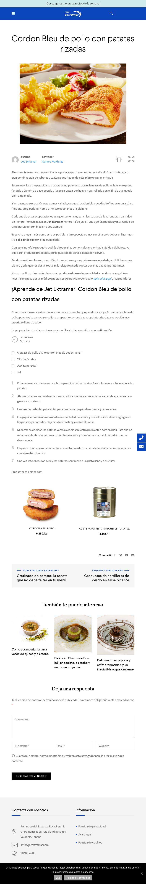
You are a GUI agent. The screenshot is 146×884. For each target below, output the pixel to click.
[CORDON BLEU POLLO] (42, 501)
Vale (58, 877)
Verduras (57, 161)
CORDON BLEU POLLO (41, 528)
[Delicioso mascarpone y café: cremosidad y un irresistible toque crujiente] (115, 635)
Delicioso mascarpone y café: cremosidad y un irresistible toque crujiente (115, 664)
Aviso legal (85, 834)
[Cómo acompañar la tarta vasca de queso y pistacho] (30, 629)
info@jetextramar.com (35, 845)
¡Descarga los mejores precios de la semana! (73, 3)
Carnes (46, 161)
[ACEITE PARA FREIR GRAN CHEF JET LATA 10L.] (104, 501)
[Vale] (141, 873)
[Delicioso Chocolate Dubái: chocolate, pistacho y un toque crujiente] (73, 633)
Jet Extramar (28, 161)
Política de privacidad (92, 826)
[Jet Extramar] (73, 14)
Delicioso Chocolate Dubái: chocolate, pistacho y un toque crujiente (72, 662)
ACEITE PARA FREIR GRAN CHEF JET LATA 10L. (104, 528)
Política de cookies (90, 842)
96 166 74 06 (27, 853)
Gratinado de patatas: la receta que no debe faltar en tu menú (41, 568)
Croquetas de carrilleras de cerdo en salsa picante (108, 568)
